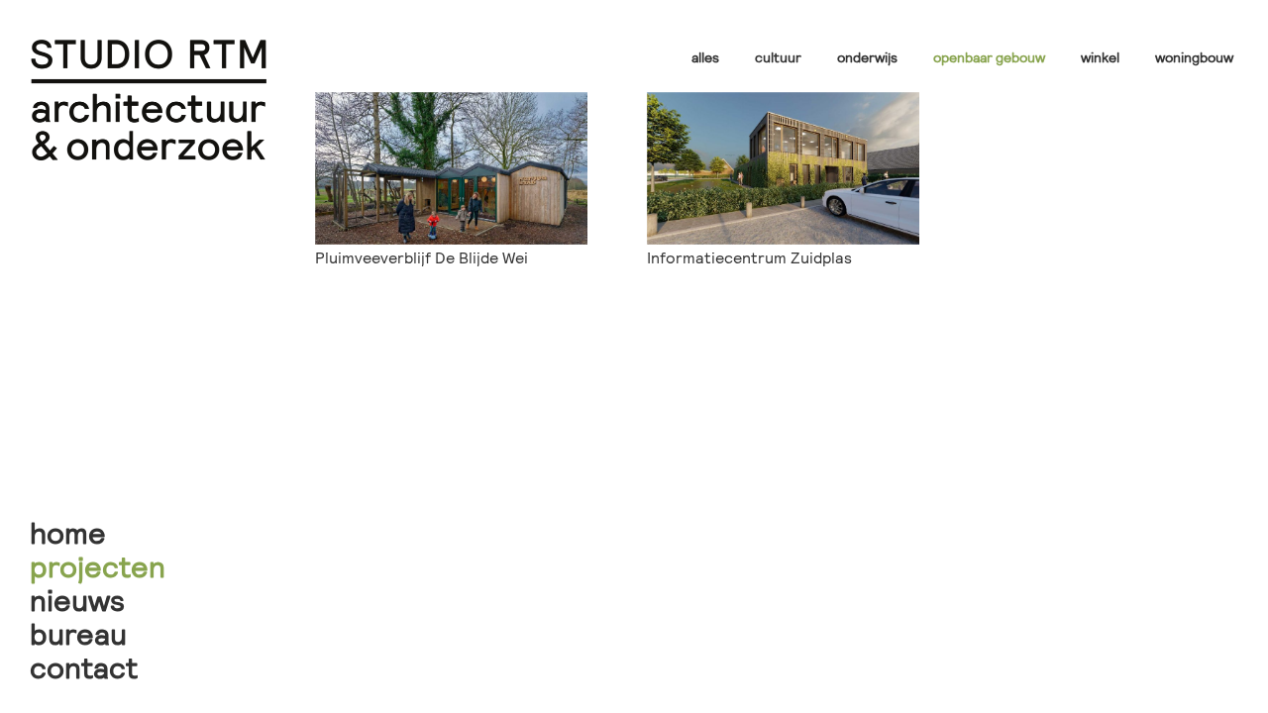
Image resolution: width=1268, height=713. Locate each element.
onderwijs (867, 57)
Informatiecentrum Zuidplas (749, 257)
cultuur (778, 57)
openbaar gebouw (989, 57)
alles (705, 57)
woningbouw (1194, 57)
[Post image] (451, 169)
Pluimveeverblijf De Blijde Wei (421, 257)
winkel (1100, 57)
